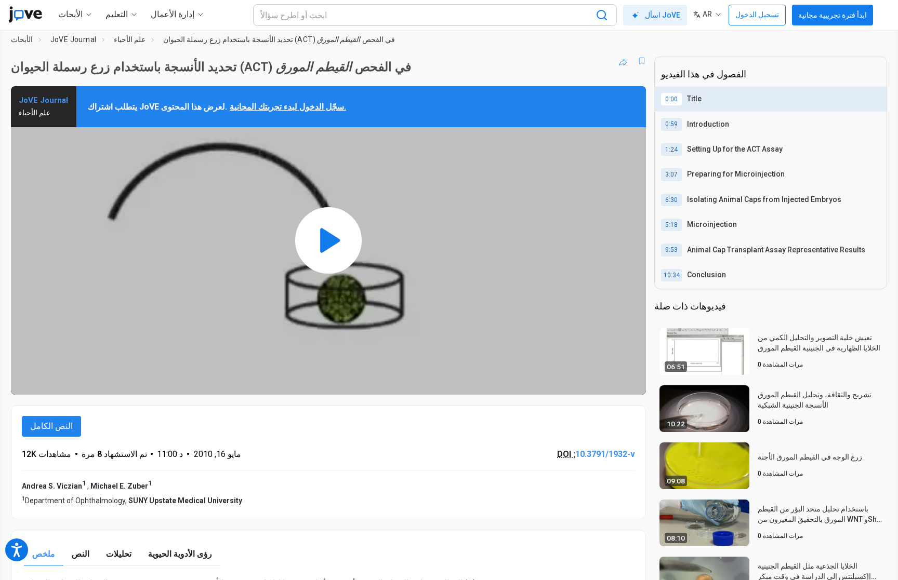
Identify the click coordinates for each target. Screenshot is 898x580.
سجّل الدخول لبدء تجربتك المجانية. (288, 107)
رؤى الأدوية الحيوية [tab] (180, 554)
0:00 (671, 99)
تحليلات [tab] (118, 554)
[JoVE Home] (25, 14)
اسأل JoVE (662, 15)
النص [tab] (80, 554)
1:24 (671, 149)
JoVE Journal (73, 39)
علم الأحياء (130, 39)
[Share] (623, 61)
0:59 (671, 124)
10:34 (672, 275)
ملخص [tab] (43, 554)
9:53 (671, 249)
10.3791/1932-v (605, 454)
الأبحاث (22, 39)
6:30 (671, 200)
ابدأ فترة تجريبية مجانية (832, 15)
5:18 (671, 224)
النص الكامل (51, 426)
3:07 (671, 174)
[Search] (601, 15)
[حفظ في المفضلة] (642, 61)
